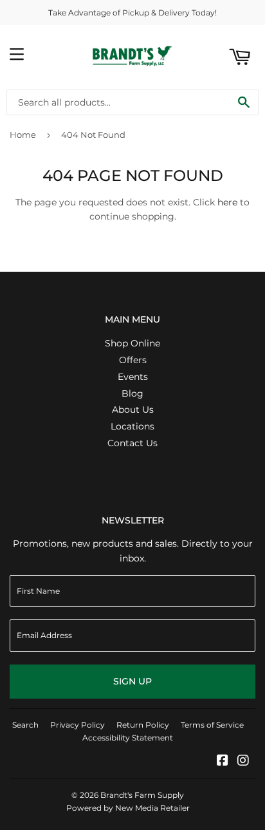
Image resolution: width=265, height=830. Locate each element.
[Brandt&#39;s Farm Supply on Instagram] (243, 762)
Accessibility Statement (127, 737)
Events (133, 376)
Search (25, 725)
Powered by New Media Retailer (128, 808)
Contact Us (132, 443)
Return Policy (142, 725)
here (227, 202)
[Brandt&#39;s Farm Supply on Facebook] (222, 762)
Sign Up (132, 681)
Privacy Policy (77, 725)
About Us (133, 409)
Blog (132, 393)
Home (23, 134)
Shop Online (132, 343)
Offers (133, 360)
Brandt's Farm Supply (142, 795)
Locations (132, 426)
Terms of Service (212, 725)
